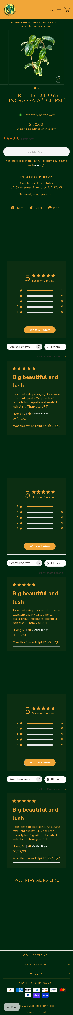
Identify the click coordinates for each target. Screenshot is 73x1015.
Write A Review (40, 330)
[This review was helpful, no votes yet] (49, 426)
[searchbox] (21, 347)
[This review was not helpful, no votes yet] (56, 426)
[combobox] (51, 356)
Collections (35, 955)
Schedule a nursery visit (36, 194)
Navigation (36, 964)
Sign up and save (35, 983)
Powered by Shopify (36, 1011)
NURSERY (36, 973)
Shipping (21, 128)
